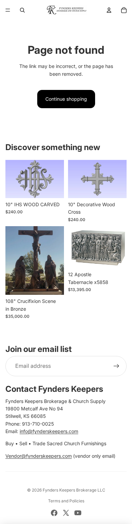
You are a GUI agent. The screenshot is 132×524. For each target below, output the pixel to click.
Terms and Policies (66, 500)
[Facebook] (54, 513)
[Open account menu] (109, 10)
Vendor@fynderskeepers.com (38, 456)
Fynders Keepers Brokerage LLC (74, 490)
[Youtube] (78, 513)
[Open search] (22, 10)
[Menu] (8, 10)
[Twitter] (66, 513)
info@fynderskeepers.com (49, 431)
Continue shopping (66, 99)
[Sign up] (116, 366)
